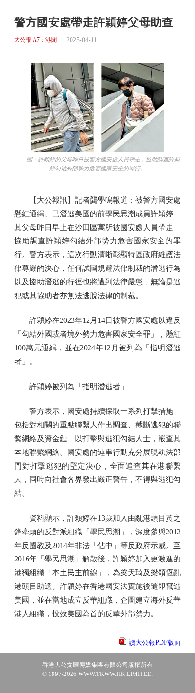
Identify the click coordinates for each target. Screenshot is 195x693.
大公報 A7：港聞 (35, 40)
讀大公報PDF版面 (155, 642)
